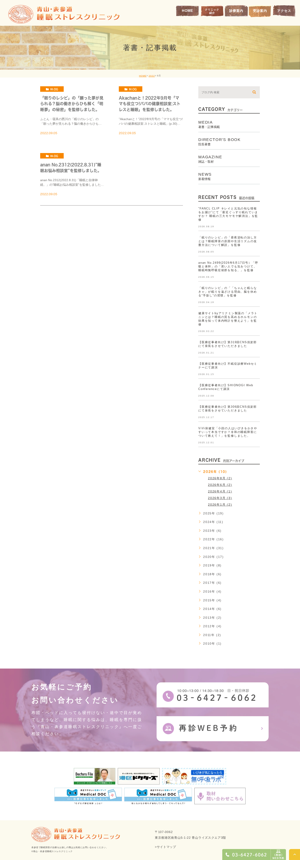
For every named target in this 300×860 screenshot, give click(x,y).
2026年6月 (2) (220, 485)
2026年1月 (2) (220, 504)
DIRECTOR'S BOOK (219, 141)
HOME (142, 76)
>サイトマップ (165, 847)
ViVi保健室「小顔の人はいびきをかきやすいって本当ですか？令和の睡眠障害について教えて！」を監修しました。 (227, 432)
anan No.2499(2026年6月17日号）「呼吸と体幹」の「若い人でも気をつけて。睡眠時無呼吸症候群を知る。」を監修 (228, 266)
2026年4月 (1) (220, 491)
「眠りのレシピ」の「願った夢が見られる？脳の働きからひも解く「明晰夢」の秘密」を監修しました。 (71, 104)
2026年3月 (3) (220, 498)
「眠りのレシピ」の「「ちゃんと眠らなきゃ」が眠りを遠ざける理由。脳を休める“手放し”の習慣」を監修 (227, 291)
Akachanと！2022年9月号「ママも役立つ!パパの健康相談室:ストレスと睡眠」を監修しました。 (150, 104)
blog (54, 89)
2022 (152, 76)
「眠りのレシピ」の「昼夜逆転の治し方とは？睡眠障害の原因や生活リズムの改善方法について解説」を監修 (227, 241)
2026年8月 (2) (220, 478)
